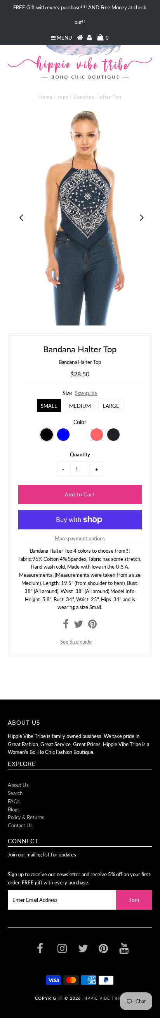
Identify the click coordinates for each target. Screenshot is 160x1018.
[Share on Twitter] (78, 626)
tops (63, 97)
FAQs (14, 801)
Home (45, 97)
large (111, 406)
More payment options (80, 538)
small (49, 406)
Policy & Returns (26, 817)
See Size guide (76, 642)
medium (80, 406)
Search (15, 793)
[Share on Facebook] (66, 626)
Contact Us (20, 825)
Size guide (86, 393)
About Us (18, 785)
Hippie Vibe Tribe (103, 998)
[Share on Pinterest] (92, 626)
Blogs (14, 809)
